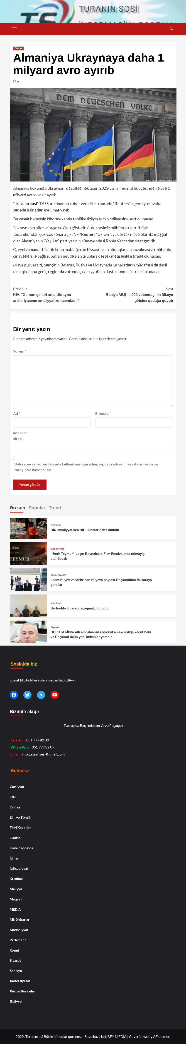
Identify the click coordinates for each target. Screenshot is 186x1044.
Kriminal (56, 525)
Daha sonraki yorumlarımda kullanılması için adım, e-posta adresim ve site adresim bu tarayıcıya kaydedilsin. (86, 467)
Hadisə (15, 838)
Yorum (20, 351)
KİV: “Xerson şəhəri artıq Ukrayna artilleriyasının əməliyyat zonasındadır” (46, 295)
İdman (14, 858)
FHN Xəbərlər (20, 827)
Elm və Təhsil (20, 817)
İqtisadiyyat (19, 868)
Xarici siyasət (58, 575)
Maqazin (16, 899)
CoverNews (138, 1036)
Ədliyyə (16, 1001)
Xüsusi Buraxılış (22, 991)
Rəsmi (14, 950)
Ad (16, 413)
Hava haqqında (21, 848)
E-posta (103, 413)
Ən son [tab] (17, 507)
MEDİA (15, 909)
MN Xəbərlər (19, 919)
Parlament (18, 940)
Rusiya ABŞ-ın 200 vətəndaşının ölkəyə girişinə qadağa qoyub (139, 295)
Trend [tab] (55, 507)
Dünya (18, 48)
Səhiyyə (16, 971)
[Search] (171, 28)
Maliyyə (16, 889)
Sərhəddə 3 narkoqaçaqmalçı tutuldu (80, 608)
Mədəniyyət (57, 549)
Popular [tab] (37, 507)
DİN (13, 797)
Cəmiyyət (17, 787)
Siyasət (55, 627)
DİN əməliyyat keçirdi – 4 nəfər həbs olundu (85, 530)
